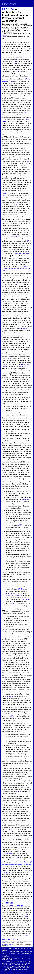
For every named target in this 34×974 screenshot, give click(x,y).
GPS (22, 445)
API (25, 849)
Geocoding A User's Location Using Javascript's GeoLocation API (17, 864)
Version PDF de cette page (7, 941)
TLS (3, 918)
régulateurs (22, 366)
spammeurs (23, 328)
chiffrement (13, 716)
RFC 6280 (8, 9)
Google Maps (6, 872)
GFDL (29, 241)
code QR (12, 953)
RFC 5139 (26, 599)
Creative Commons (17, 237)
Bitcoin (29, 948)
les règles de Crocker (11, 963)
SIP (8, 831)
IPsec (27, 916)
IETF (28, 161)
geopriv (4, 35)
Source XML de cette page (7, 944)
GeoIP (8, 677)
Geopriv (4, 196)
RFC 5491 (21, 589)
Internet (10, 358)
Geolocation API (7, 853)
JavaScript (16, 858)
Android (11, 81)
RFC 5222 (9, 903)
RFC (19, 72)
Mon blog (9, 4)
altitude (19, 595)
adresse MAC (11, 696)
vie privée (15, 61)
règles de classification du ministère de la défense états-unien (16, 268)
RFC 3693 (14, 204)
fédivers (8, 960)
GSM (16, 284)
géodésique (9, 593)
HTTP (9, 829)
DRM (3, 474)
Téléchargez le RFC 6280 (10, 939)
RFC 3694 (25, 935)
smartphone (25, 499)
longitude (8, 595)
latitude (14, 595)
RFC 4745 (14, 604)
